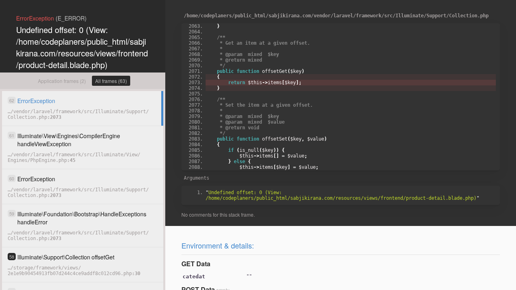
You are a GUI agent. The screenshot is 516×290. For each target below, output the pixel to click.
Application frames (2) (62, 80)
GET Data (195, 263)
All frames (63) (111, 80)
